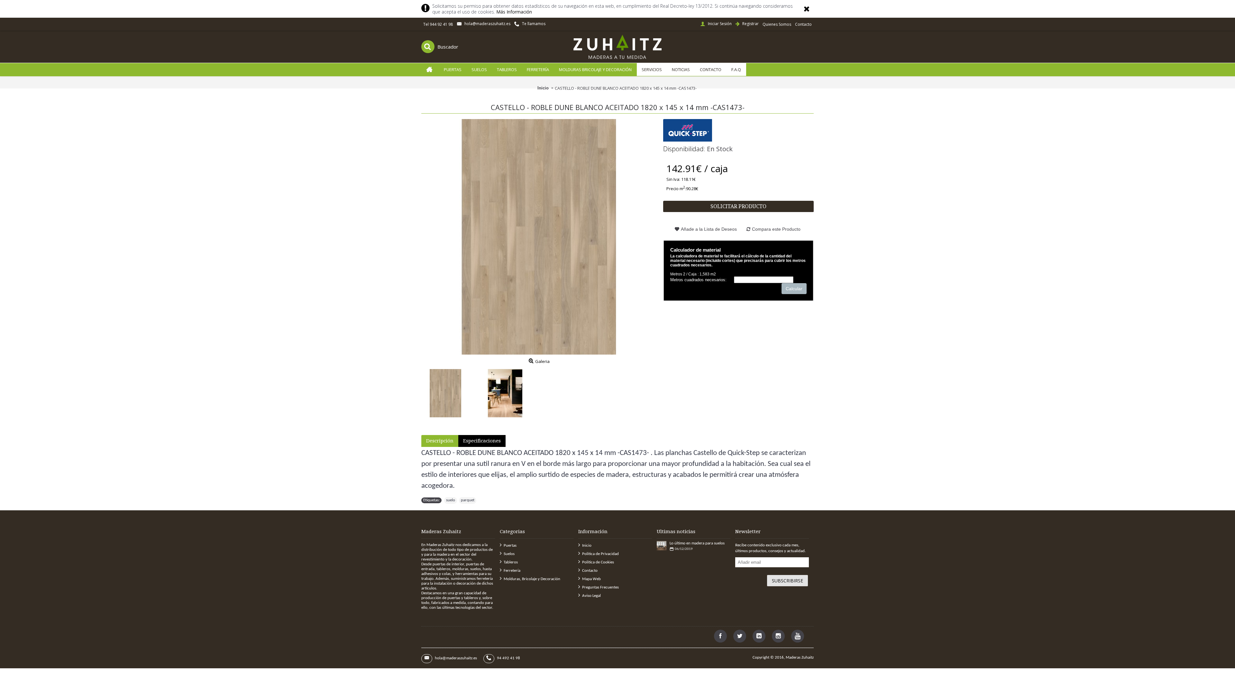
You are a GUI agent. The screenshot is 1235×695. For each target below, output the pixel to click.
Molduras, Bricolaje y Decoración (532, 579)
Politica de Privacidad (600, 554)
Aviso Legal (591, 596)
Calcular (794, 288)
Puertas (510, 545)
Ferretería (512, 571)
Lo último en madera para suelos (697, 543)
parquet (467, 500)
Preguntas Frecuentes (600, 587)
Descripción (439, 441)
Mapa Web (591, 579)
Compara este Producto (776, 229)
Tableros (511, 562)
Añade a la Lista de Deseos (709, 229)
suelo (450, 500)
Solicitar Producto (738, 206)
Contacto (590, 571)
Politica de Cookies (598, 562)
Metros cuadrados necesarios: (698, 279)
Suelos (509, 554)
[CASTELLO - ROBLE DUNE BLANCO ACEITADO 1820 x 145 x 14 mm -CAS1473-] (539, 237)
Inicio (586, 545)
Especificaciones (482, 441)
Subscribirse (787, 581)
